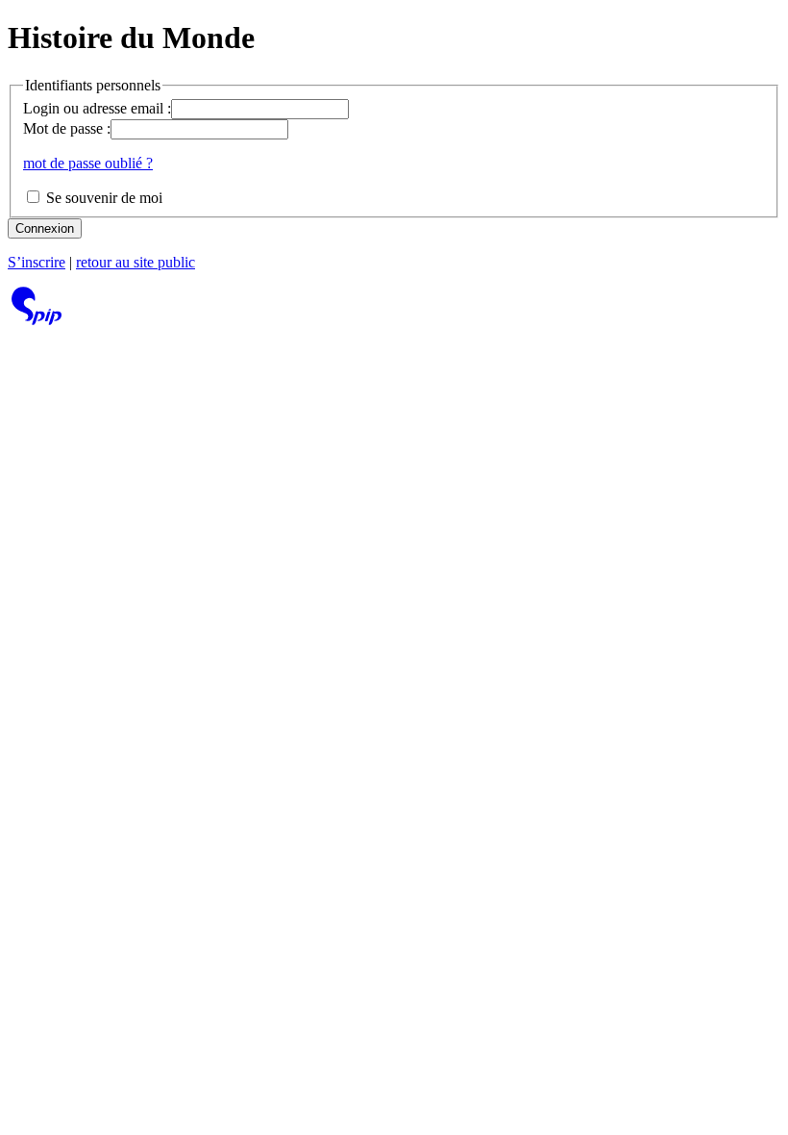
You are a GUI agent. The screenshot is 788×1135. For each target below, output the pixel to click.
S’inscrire (36, 262)
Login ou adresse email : (97, 108)
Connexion (44, 228)
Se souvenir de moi (102, 197)
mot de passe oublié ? (88, 163)
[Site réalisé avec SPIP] (36, 320)
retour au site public (135, 262)
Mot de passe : (67, 128)
